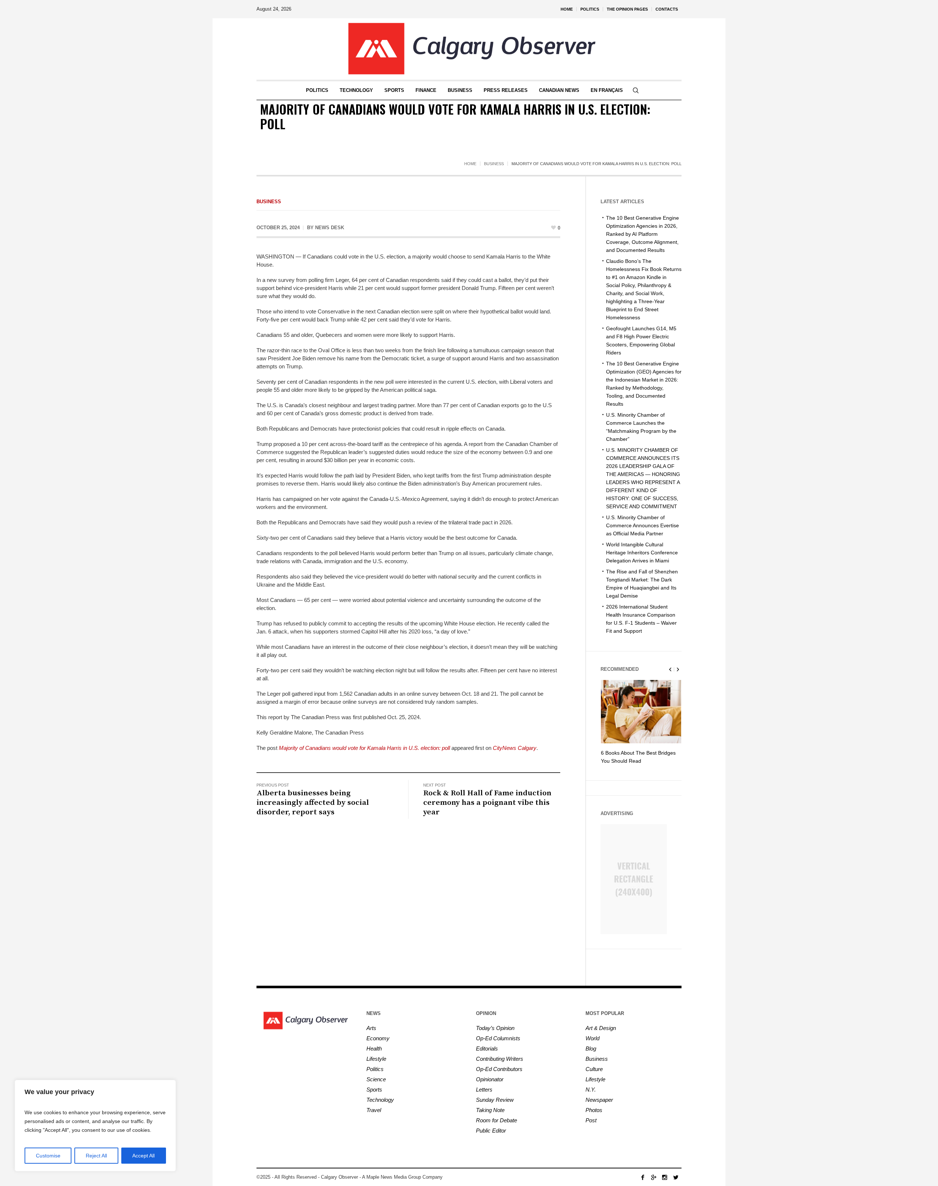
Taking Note (490, 1110)
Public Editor (491, 1130)
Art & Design (601, 1028)
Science (376, 1079)
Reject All (96, 1156)
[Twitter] (675, 1177)
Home (470, 163)
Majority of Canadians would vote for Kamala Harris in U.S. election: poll (364, 748)
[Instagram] (664, 1177)
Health (374, 1048)
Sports (374, 1089)
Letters (484, 1089)
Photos (594, 1110)
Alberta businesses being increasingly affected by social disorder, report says (312, 802)
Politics (375, 1069)
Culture (594, 1069)
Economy (377, 1038)
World (592, 1038)
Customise (48, 1156)
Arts (371, 1028)
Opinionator (489, 1079)
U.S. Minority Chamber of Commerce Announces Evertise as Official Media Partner (642, 525)
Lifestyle (376, 1059)
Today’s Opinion (495, 1028)
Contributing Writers (499, 1059)
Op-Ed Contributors (499, 1069)
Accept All (143, 1156)
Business (494, 163)
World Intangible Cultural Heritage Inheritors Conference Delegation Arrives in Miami (642, 553)
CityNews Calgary (514, 748)
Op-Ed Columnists (498, 1038)
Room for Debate (496, 1120)
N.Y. (591, 1089)
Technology (380, 1100)
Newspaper (599, 1100)
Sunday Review (495, 1100)
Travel (373, 1110)
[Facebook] (642, 1177)
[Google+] (653, 1177)
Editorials (487, 1048)
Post (591, 1120)
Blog (591, 1048)
